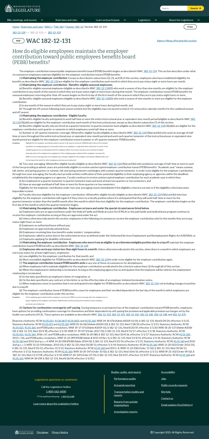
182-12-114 (150, 71)
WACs (48, 26)
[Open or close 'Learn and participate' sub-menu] (124, 20)
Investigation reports (125, 411)
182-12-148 (160, 314)
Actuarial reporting (124, 385)
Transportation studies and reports (129, 393)
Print (190, 26)
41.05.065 (72, 320)
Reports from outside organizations (126, 403)
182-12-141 (118, 314)
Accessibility (168, 372)
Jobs (163, 378)
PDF (18, 40)
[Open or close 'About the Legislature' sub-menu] (198, 20)
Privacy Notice (60, 432)
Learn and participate (108, 20)
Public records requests (174, 385)
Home (15, 26)
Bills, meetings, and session (22, 20)
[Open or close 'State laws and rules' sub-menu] (82, 20)
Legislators (144, 20)
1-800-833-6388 (67, 397)
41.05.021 (48, 320)
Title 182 (59, 26)
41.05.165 (17, 358)
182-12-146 (146, 314)
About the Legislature (181, 20)
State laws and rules (66, 20)
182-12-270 (179, 314)
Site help (166, 391)
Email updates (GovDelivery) (177, 404)
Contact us (167, 398)
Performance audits (125, 378)
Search (194, 8)
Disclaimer (42, 432)
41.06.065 (60, 320)
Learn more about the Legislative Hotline (56, 403)
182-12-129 (18, 32)
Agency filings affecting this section (177, 40)
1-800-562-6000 (56, 391)
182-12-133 (54, 32)
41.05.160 (90, 320)
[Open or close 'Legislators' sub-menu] (155, 20)
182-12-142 (132, 314)
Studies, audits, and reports (126, 372)
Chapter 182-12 (74, 26)
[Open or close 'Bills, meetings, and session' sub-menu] (42, 20)
